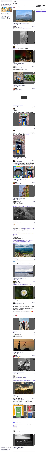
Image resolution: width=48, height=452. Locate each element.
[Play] (13, 155)
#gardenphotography (22, 284)
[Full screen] (23, 155)
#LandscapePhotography (24, 241)
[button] (19, 146)
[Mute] (15, 155)
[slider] (18, 154)
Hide (34, 10)
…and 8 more (24, 198)
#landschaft (28, 380)
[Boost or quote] (15, 24)
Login (41, 13)
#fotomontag (28, 206)
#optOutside (19, 241)
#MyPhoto (24, 240)
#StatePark (31, 240)
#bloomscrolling (15, 284)
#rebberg (33, 380)
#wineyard (31, 380)
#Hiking (17, 241)
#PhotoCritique (15, 243)
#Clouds (14, 241)
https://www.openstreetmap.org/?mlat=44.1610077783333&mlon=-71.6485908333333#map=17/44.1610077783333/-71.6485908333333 (23, 234)
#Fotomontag (30, 284)
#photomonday (25, 206)
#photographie (19, 380)
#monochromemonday (16, 206)
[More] (20, 24)
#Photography (15, 240)
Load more (24, 450)
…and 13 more (24, 157)
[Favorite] (17, 24)
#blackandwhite (21, 206)
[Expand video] (22, 155)
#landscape (25, 380)
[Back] (13, 1)
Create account (41, 11)
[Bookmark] (19, 24)
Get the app (6, 449)
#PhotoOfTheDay (27, 240)
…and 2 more (28, 23)
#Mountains (28, 241)
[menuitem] (19, 146)
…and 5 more (24, 278)
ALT (34, 21)
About (6, 447)
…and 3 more (23, 352)
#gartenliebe (14, 285)
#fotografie (22, 380)
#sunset (25, 377)
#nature (19, 284)
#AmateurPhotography (20, 240)
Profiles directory (9, 447)
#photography (32, 206)
